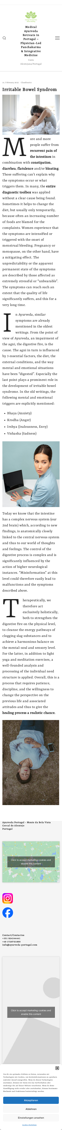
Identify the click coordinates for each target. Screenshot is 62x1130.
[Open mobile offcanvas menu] (57, 38)
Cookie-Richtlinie (29, 1125)
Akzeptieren (31, 1100)
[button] (57, 1068)
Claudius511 (26, 83)
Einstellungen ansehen (31, 1117)
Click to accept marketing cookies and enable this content (31, 862)
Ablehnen (31, 1109)
